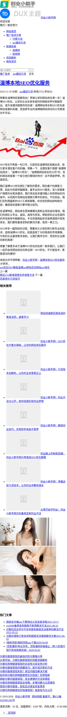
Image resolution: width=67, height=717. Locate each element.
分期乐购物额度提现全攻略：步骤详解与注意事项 (27, 682)
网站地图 (37, 696)
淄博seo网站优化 (27, 267)
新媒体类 (11, 46)
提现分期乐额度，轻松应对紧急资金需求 (22, 686)
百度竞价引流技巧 (10, 278)
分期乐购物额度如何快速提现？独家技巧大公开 (26, 690)
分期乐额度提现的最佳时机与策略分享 (21, 656)
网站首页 (11, 31)
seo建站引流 (19, 42)
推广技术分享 (13, 35)
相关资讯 (11, 61)
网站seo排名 (43, 267)
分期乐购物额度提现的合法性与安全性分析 (23, 664)
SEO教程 (13, 267)
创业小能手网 (29, 260)
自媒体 (16, 50)
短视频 (16, 54)
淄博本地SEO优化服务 (25, 83)
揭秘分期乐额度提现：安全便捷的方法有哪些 (25, 679)
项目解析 (11, 57)
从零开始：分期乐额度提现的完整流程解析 (23, 660)
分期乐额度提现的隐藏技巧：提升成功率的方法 (26, 667)
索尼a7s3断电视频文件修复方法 (17, 275)
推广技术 (5, 74)
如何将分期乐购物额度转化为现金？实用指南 (25, 675)
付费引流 (17, 39)
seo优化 (4, 267)
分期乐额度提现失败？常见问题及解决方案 (23, 671)
